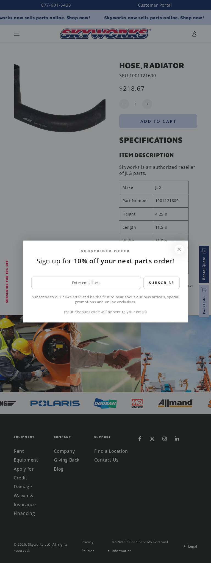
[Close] (179, 249)
